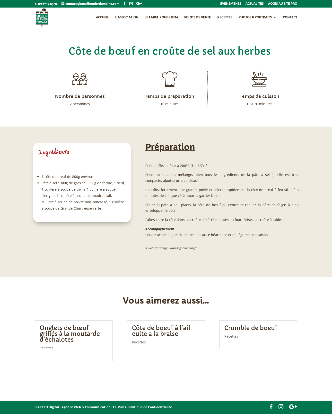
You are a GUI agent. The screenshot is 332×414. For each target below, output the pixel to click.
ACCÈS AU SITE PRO (282, 3)
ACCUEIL (102, 17)
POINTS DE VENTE (197, 17)
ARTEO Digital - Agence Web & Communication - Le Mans (81, 407)
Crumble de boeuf (250, 328)
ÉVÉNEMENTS (230, 3)
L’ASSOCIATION (126, 17)
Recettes (46, 348)
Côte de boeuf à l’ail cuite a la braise (161, 331)
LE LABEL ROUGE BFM (161, 17)
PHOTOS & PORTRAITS (255, 17)
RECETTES (224, 17)
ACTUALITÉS (254, 3)
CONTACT (290, 17)
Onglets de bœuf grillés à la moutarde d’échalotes (70, 333)
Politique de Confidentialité (150, 407)
